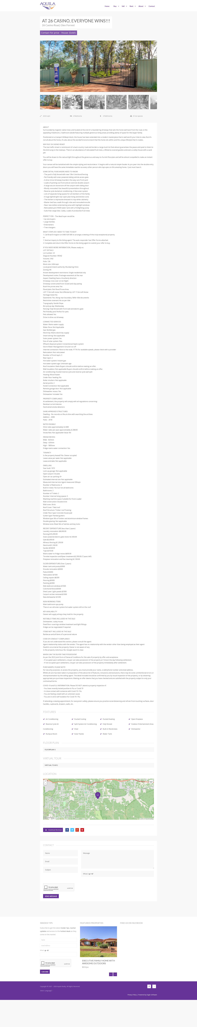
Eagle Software (152, 995)
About (141, 6)
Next (154, 66)
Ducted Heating (109, 719)
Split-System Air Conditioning (85, 724)
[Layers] (151, 781)
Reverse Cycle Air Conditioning (51, 726)
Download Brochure (55, 830)
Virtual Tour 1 (51, 765)
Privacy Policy (132, 995)
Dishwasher (135, 729)
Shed (76, 729)
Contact (152, 6)
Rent (131, 6)
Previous (43, 66)
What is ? (44, 950)
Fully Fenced (107, 724)
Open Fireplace (137, 719)
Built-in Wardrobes (110, 729)
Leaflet (141, 819)
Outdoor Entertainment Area (142, 724)
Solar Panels (79, 734)
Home (107, 6)
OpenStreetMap (149, 819)
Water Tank (107, 734)
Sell (123, 6)
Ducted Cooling (80, 719)
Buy (115, 6)
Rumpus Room (51, 734)
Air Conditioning (52, 719)
